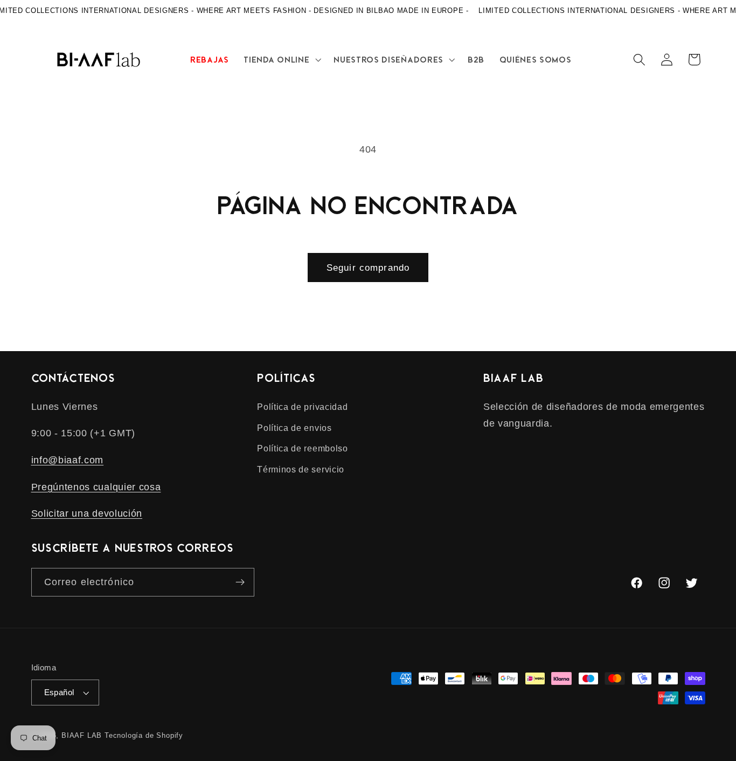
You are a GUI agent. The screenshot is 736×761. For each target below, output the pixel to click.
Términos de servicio (300, 469)
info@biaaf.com (67, 459)
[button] (282, 59)
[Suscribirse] (240, 582)
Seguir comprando (368, 267)
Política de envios (294, 428)
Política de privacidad (302, 407)
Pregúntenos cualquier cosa (96, 486)
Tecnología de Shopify (144, 735)
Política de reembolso (302, 448)
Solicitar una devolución (87, 513)
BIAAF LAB (81, 735)
